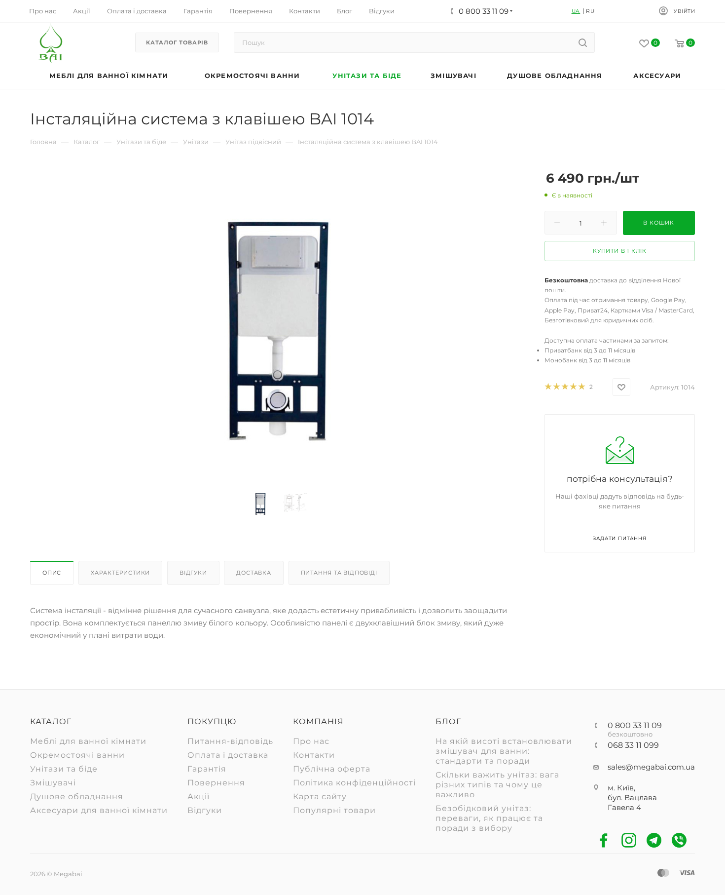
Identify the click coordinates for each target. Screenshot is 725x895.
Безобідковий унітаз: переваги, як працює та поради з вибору (489, 818)
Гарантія (206, 769)
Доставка (253, 572)
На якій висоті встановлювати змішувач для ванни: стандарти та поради (503, 751)
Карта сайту (320, 796)
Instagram (629, 840)
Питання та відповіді (339, 572)
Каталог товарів (177, 42)
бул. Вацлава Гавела (632, 802)
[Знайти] (583, 42)
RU (590, 11)
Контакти (314, 755)
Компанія (318, 721)
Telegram (654, 840)
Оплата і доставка (227, 755)
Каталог (51, 721)
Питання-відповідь (230, 741)
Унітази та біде (64, 769)
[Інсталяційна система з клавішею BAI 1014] (278, 331)
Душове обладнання (76, 796)
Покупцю (211, 721)
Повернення (216, 782)
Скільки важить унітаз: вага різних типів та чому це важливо (497, 784)
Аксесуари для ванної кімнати (99, 810)
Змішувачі (53, 782)
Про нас (311, 741)
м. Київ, (621, 787)
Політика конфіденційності (354, 782)
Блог (448, 721)
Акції (198, 796)
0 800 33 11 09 (635, 726)
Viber (679, 840)
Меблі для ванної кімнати (88, 741)
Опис (51, 572)
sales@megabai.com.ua (651, 767)
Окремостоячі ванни (77, 755)
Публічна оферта (331, 769)
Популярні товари (334, 810)
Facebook (604, 840)
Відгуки (193, 572)
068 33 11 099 (633, 745)
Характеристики (120, 572)
